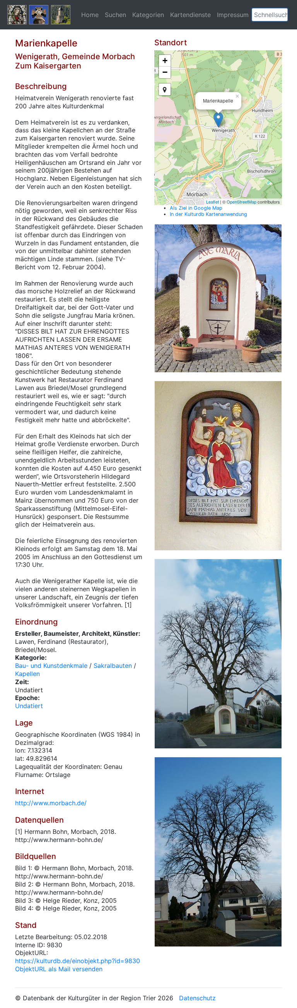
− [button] (164, 72)
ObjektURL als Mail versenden (58, 969)
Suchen (115, 15)
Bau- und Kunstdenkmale (51, 665)
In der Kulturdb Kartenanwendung (208, 214)
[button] (282, 15)
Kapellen (27, 674)
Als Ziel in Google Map (196, 208)
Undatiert (29, 706)
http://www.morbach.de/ (51, 803)
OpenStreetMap (241, 202)
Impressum (233, 15)
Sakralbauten (113, 665)
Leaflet (212, 202)
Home (90, 15)
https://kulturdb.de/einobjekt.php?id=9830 (77, 961)
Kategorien (148, 15)
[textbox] (269, 15)
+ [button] (164, 60)
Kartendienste (190, 15)
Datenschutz (197, 998)
